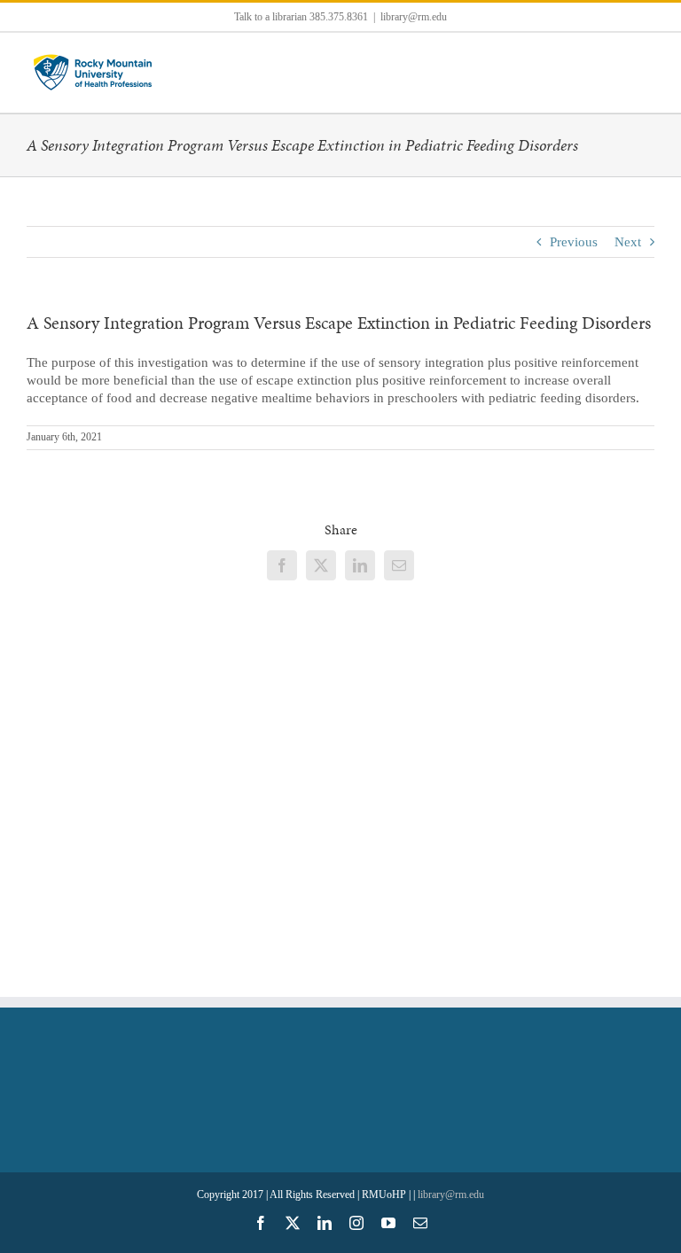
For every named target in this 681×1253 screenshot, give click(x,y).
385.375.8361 (338, 17)
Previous (574, 242)
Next (627, 242)
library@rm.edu (413, 17)
